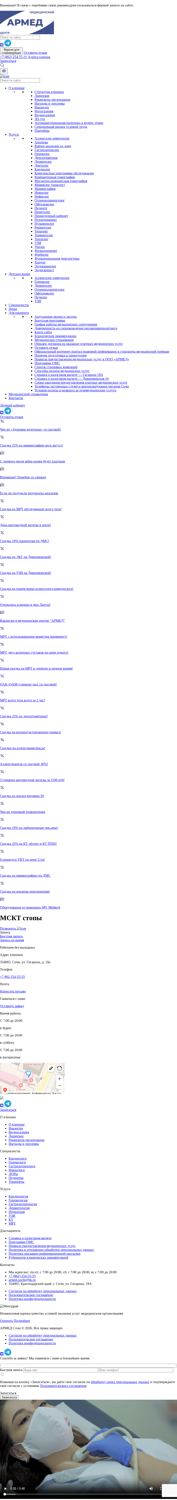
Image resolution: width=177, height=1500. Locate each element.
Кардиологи (18, 1158)
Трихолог (41, 239)
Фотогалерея (44, 111)
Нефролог (42, 196)
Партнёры (42, 130)
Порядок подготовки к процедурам (61, 355)
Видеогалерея (45, 115)
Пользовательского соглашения (63, 1386)
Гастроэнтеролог (47, 150)
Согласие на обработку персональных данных (43, 1291)
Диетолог (42, 165)
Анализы (41, 142)
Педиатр (41, 208)
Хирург (40, 262)
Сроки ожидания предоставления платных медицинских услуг (81, 382)
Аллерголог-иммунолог (52, 138)
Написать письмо (13, 991)
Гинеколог (42, 154)
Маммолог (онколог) (50, 185)
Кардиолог (43, 169)
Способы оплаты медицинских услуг (62, 371)
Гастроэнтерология (23, 1204)
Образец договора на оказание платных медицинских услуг (79, 344)
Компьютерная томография (55, 177)
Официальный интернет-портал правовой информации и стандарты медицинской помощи (102, 351)
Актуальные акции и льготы (56, 316)
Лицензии (42, 96)
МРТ (12, 1223)
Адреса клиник (39, 57)
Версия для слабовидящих (11, 51)
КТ (11, 1219)
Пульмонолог (44, 223)
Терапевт (41, 231)
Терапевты (16, 1182)
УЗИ (38, 243)
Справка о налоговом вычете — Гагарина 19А (69, 375)
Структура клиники (49, 92)
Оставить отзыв (35, 52)
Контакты (16, 398)
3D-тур (40, 119)
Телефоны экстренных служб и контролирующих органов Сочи (82, 386)
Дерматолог (43, 161)
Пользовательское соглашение (31, 1295)
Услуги (14, 134)
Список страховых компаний (56, 367)
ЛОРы (13, 1174)
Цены (13, 309)
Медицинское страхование (54, 340)
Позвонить (8, 928)
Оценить (6, 1321)
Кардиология (18, 1196)
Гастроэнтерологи (22, 1166)
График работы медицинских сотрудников (66, 324)
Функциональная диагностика (57, 258)
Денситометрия (46, 158)
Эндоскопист (44, 270)
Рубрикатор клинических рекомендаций (38, 1257)
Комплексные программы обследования (64, 173)
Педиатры (16, 1178)
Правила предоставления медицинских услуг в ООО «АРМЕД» (82, 359)
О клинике (17, 88)
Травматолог (44, 235)
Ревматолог (43, 227)
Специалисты (19, 305)
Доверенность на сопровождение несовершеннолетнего (76, 328)
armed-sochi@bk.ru (22, 1280)
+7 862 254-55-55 (12, 977)
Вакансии (42, 107)
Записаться (8, 61)
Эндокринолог (45, 266)
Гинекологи (17, 1162)
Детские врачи (19, 274)
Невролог (42, 192)
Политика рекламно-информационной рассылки (45, 1253)
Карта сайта (43, 332)
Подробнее (22, 1321)
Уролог (40, 247)
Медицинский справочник (28, 394)
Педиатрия (17, 1212)
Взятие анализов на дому (53, 146)
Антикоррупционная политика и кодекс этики (69, 123)
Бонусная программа (50, 320)
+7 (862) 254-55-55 (13, 57)
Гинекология (18, 1200)
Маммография (45, 189)
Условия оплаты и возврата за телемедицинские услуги (75, 390)
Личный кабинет (12, 405)
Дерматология (19, 1208)
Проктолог (43, 212)
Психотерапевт (46, 220)
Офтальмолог (44, 204)
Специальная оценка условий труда (61, 127)
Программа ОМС (47, 363)
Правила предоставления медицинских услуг (42, 1246)
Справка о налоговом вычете (30, 1238)
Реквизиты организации (52, 99)
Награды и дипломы (50, 103)
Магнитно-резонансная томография (61, 181)
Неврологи (17, 1170)
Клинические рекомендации (55, 336)
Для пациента (19, 313)
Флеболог (42, 254)
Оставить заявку (12, 1006)
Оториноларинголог (50, 200)
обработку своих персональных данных (120, 1382)
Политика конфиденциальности (32, 1299)
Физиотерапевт (46, 251)
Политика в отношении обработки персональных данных (51, 1250)
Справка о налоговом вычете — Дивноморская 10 (72, 378)
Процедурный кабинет (51, 216)
